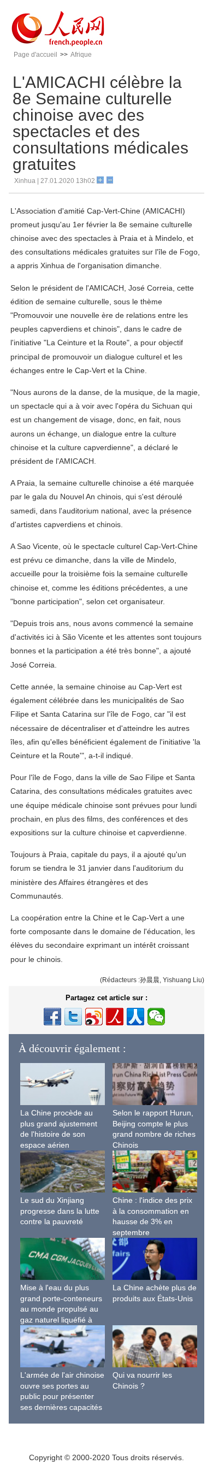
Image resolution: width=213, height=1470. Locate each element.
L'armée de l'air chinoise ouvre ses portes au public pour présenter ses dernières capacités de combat (62, 1396)
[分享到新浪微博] (94, 1016)
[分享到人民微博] (114, 1016)
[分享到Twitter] (73, 1016)
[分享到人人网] (135, 1016)
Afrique (81, 54)
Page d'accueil (35, 54)
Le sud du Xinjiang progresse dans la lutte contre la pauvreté (59, 1211)
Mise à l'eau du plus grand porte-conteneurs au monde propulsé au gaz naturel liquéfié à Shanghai (61, 1309)
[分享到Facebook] (52, 1016)
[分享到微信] (156, 1016)
